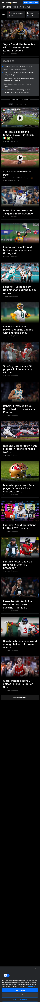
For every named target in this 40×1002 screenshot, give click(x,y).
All (10, 104)
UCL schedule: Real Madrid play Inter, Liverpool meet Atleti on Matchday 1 (17, 91)
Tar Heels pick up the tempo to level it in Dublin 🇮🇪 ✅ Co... (18, 135)
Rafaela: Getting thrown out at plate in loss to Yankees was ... (20, 448)
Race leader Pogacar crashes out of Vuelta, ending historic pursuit (19, 79)
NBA (19, 7)
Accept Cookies (20, 990)
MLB (28, 7)
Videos (28, 104)
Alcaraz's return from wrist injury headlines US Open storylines (19, 73)
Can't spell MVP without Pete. (18, 173)
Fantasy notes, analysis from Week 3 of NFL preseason (17, 564)
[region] (20, 984)
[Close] (35, 968)
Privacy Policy (30, 986)
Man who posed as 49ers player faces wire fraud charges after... (18, 488)
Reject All (20, 995)
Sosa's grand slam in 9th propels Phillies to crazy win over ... (18, 369)
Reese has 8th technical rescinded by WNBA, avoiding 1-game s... (17, 604)
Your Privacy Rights (20, 999)
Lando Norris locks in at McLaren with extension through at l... (18, 250)
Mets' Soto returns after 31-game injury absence (18, 212)
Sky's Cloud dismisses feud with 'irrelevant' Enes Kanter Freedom (20, 47)
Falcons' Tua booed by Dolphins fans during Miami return (19, 290)
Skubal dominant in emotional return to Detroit (17, 85)
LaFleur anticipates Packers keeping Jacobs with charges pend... (18, 329)
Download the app (31, 2)
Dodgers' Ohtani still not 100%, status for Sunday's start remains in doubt (18, 68)
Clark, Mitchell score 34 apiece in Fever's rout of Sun (18, 684)
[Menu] (3, 2)
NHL (24, 7)
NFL (14, 7)
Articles (18, 104)
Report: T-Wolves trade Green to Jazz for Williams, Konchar (19, 409)
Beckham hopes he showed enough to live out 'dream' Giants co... (20, 644)
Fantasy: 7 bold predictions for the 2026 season (19, 526)
